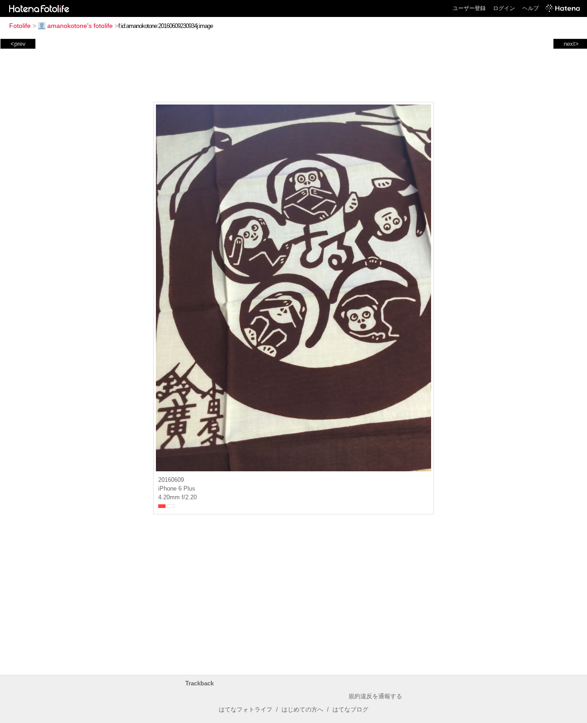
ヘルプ (530, 8)
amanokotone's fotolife (80, 25)
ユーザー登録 (469, 8)
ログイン (504, 8)
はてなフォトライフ (245, 709)
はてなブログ (350, 709)
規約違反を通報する (375, 696)
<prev (18, 43)
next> (571, 43)
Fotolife (20, 25)
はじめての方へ (302, 709)
